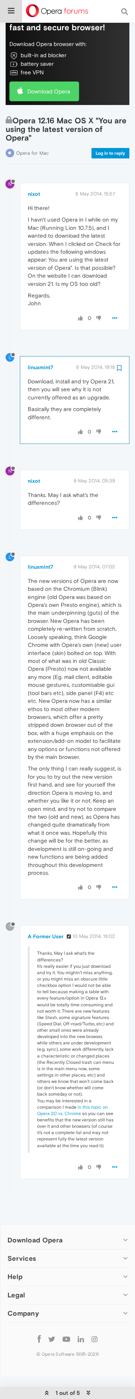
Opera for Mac (32, 153)
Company (23, 1313)
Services (22, 1258)
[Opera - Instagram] (94, 1338)
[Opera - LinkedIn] (81, 1338)
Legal (17, 1295)
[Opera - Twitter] (52, 1338)
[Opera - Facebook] (39, 1338)
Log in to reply (110, 153)
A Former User (45, 936)
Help (15, 1277)
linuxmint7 (40, 367)
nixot (34, 194)
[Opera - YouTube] (66, 1338)
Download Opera (48, 91)
